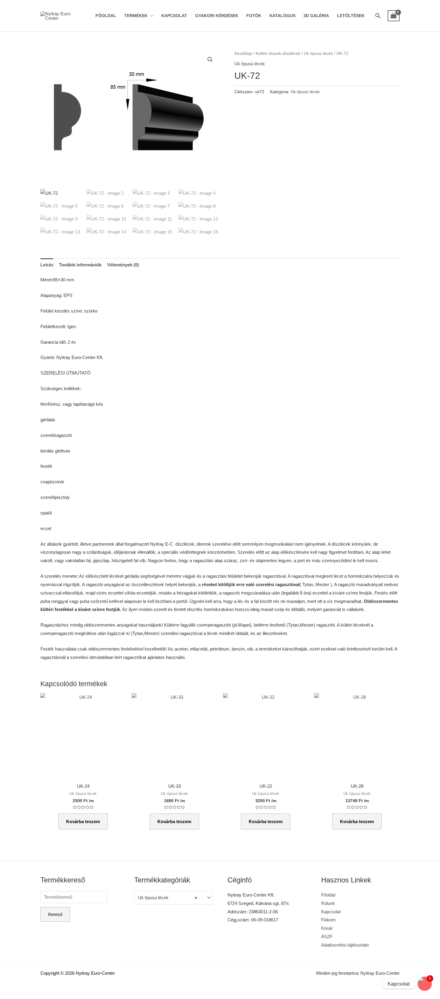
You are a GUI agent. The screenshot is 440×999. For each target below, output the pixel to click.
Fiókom (328, 919)
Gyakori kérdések (216, 15)
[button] (210, 59)
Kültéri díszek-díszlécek (278, 53)
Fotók (253, 15)
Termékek (136, 15)
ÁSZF (327, 936)
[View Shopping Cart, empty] (394, 16)
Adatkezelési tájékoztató (345, 944)
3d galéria (316, 15)
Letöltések (351, 15)
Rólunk (328, 903)
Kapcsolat (174, 15)
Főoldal (105, 15)
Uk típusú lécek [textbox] (168, 897)
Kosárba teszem (83, 821)
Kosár (327, 928)
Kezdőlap (243, 53)
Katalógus (282, 15)
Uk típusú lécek (318, 53)
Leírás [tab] (46, 264)
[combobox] (173, 898)
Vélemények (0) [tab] (123, 264)
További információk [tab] (80, 264)
